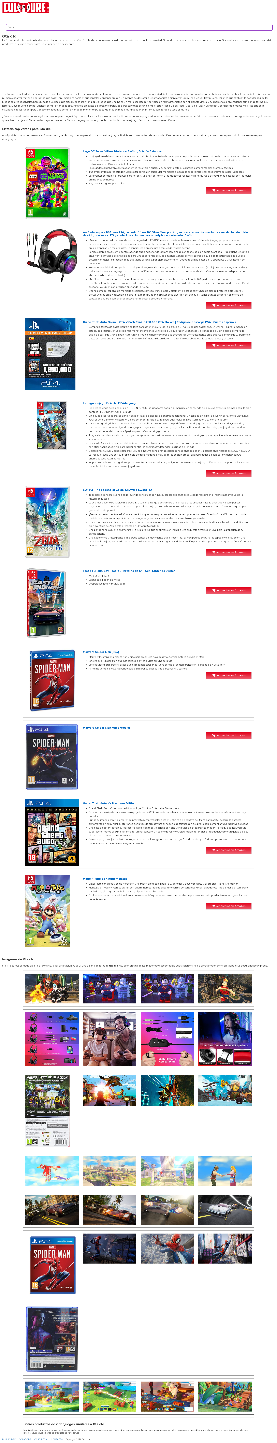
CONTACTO (57, 1439)
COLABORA (25, 1439)
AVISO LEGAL (41, 1439)
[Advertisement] (138, 69)
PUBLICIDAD (9, 1439)
